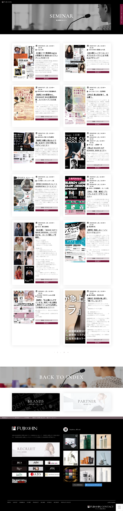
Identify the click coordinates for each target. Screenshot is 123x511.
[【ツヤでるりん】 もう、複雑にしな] (70, 474)
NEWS (9, 502)
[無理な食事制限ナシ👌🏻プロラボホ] (70, 441)
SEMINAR (22, 502)
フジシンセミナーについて (121, 14)
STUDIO (49, 502)
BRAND (43, 502)
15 (64, 352)
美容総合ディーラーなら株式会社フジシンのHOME (15, 417)
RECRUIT (56, 502)
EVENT (29, 502)
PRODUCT (36, 502)
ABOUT (15, 502)
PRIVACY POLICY (66, 502)
